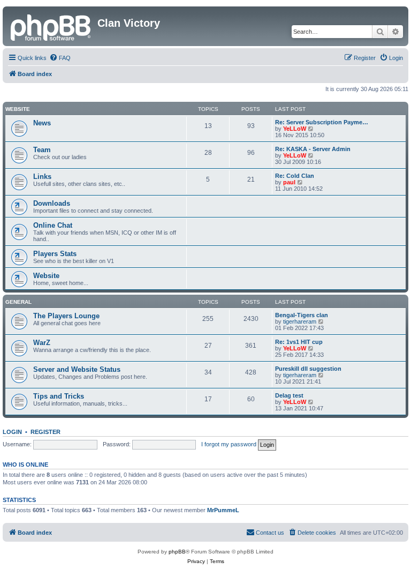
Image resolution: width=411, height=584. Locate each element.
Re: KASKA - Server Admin (313, 149)
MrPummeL (223, 510)
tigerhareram (299, 321)
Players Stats (55, 254)
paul (289, 182)
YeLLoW (294, 128)
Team (42, 150)
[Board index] (51, 26)
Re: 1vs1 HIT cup (299, 342)
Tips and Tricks (58, 396)
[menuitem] (60, 57)
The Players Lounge (66, 316)
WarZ (41, 343)
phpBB (177, 552)
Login (12, 432)
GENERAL (18, 302)
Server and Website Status (76, 369)
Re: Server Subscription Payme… (321, 122)
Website (17, 109)
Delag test (289, 395)
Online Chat (52, 225)
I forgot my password (228, 444)
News (42, 123)
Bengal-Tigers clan (301, 315)
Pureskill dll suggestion (308, 368)
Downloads (51, 203)
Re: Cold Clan (294, 176)
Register (45, 432)
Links (42, 177)
